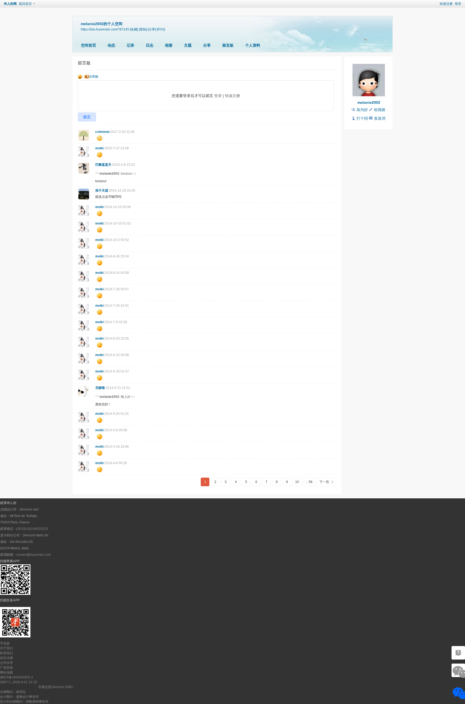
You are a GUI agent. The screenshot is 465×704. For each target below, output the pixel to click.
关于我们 (6, 648)
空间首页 (88, 45)
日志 (149, 45)
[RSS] (161, 29)
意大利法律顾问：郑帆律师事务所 (24, 701)
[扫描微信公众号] (458, 653)
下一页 (324, 482)
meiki (99, 148)
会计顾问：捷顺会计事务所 (19, 697)
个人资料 (252, 45)
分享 (207, 45)
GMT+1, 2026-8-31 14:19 (18, 682)
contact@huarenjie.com (33, 555)
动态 (111, 45)
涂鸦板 (93, 76)
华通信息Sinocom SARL (55, 687)
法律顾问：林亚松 (13, 692)
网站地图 (6, 672)
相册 (168, 45)
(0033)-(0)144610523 (32, 529)
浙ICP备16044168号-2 (16, 677)
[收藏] (134, 29)
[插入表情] (81, 76)
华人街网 (10, 4)
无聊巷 (100, 388)
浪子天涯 (101, 190)
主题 (188, 45)
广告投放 (6, 668)
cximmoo (102, 132)
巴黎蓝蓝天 (103, 165)
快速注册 (446, 4)
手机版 (5, 643)
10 (297, 482)
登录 (458, 4)
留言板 (228, 45)
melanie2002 (368, 102)
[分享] (152, 29)
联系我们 (6, 653)
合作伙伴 (6, 663)
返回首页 (25, 4)
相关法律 (6, 658)
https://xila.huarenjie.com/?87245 (105, 29)
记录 (130, 45)
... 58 (308, 482)
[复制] (143, 29)
